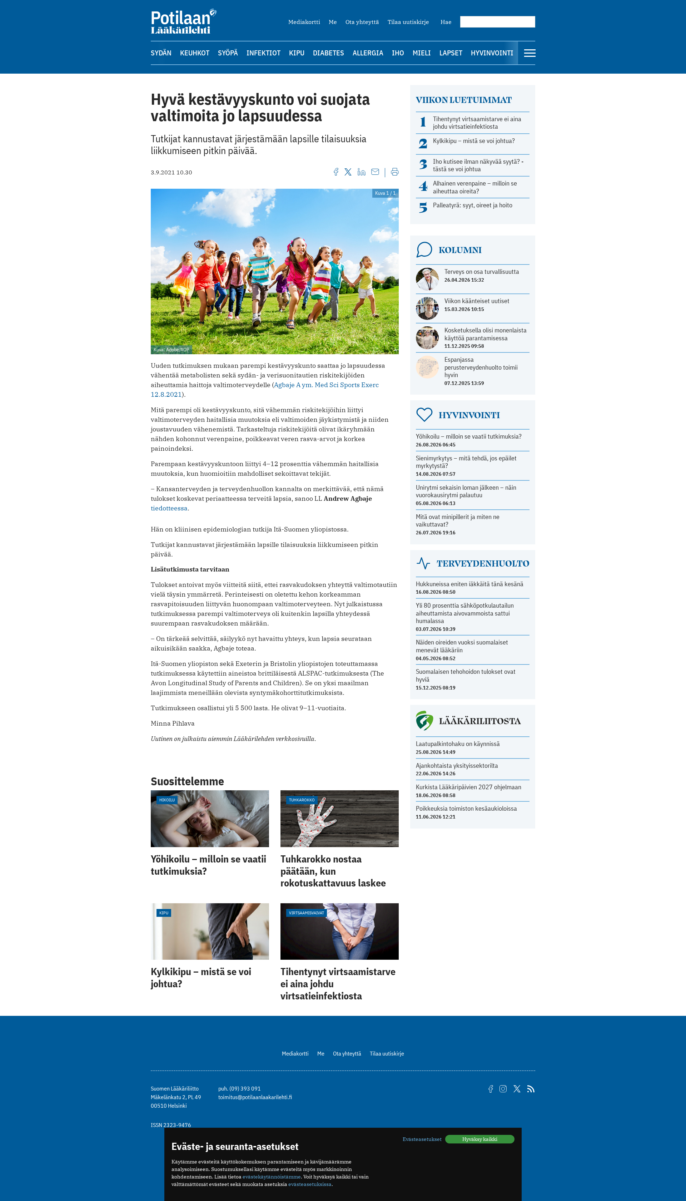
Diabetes (328, 52)
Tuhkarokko (302, 799)
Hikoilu (167, 799)
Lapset (450, 52)
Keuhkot (194, 52)
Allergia (368, 52)
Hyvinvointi (492, 52)
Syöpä (228, 52)
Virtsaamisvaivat (306, 912)
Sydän (161, 52)
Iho (398, 52)
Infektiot (263, 52)
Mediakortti (304, 21)
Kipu (296, 52)
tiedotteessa (169, 508)
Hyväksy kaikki (479, 1139)
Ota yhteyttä (362, 21)
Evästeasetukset (422, 1139)
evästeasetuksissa (310, 1184)
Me (333, 21)
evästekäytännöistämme (272, 1176)
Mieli (422, 52)
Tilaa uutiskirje (408, 21)
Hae (446, 21)
